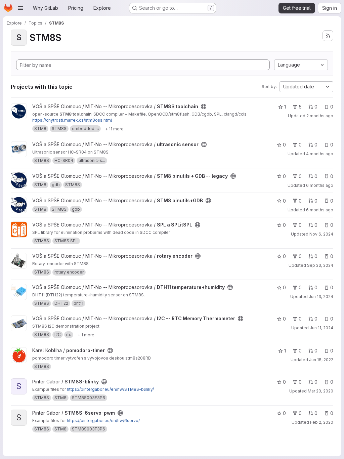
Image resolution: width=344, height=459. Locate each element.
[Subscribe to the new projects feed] (327, 35)
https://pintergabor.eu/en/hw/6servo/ (103, 420)
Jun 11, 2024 (321, 327)
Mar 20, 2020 (320, 390)
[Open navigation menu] (20, 8)
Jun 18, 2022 (321, 359)
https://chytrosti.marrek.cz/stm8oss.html (72, 120)
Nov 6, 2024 (321, 234)
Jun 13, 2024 (321, 296)
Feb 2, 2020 (321, 422)
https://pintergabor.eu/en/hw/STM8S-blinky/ (110, 389)
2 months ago (319, 115)
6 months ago (319, 185)
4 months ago (319, 153)
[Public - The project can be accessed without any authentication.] (203, 106)
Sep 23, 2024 (320, 265)
